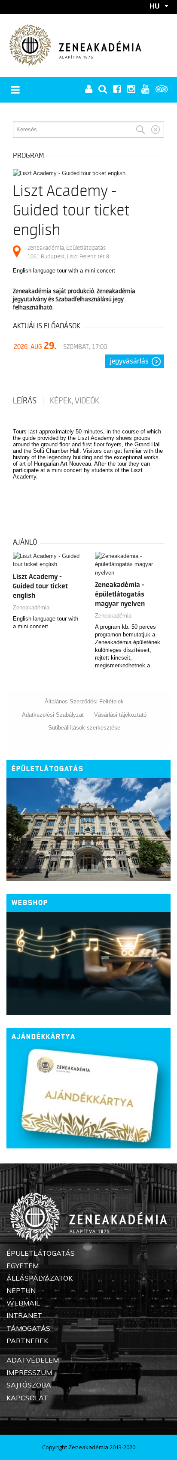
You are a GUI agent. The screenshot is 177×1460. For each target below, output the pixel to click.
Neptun (21, 1290)
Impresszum (29, 1372)
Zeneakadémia (31, 607)
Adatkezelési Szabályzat (53, 715)
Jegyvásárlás (129, 361)
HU (155, 6)
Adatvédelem (32, 1360)
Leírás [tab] (25, 401)
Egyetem (22, 1265)
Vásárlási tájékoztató (120, 715)
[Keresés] (140, 129)
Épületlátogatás (48, 769)
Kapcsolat (27, 1397)
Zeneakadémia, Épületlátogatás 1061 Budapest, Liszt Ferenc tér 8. (68, 252)
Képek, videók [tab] (74, 401)
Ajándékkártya (44, 1037)
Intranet (24, 1315)
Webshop (30, 903)
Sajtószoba (28, 1385)
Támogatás (28, 1328)
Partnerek (27, 1340)
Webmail (23, 1303)
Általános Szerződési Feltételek (84, 701)
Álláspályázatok (39, 1278)
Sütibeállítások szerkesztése (84, 727)
